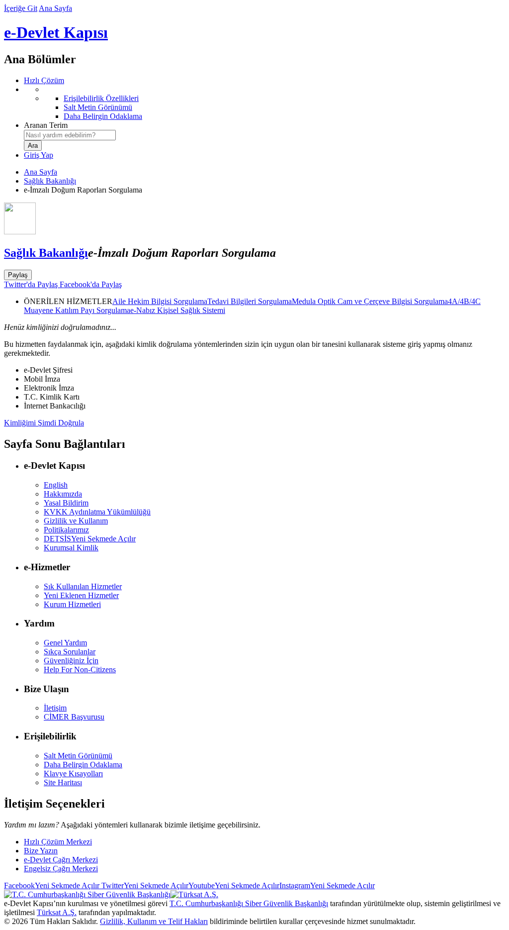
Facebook (51, 885)
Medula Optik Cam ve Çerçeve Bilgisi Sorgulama (370, 301)
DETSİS (90, 538)
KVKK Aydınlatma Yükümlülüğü (97, 512)
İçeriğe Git (20, 8)
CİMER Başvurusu (74, 717)
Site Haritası (63, 782)
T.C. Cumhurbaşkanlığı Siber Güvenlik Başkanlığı (249, 903)
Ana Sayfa (55, 8)
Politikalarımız (66, 529)
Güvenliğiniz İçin (71, 660)
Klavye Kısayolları (73, 773)
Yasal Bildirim (66, 503)
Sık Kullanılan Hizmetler (83, 586)
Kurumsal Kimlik (71, 547)
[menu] (264, 103)
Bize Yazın (41, 850)
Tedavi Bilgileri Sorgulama (249, 301)
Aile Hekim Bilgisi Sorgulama (159, 301)
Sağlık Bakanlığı (50, 181)
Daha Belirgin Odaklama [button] (83, 764)
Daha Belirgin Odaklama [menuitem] (103, 116)
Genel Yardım (65, 642)
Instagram (327, 885)
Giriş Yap (38, 155)
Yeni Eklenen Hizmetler (81, 595)
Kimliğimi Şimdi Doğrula (44, 422)
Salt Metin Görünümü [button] (78, 755)
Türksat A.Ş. (57, 912)
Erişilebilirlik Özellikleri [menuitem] (101, 98)
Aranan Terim (46, 125)
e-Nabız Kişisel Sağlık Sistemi (177, 310)
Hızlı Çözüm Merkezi (58, 841)
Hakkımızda (63, 494)
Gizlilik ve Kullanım (76, 521)
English (56, 485)
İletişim (55, 708)
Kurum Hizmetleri (72, 604)
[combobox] (70, 135)
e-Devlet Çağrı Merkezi (61, 859)
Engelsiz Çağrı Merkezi (61, 868)
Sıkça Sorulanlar (69, 651)
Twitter (143, 885)
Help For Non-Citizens (80, 669)
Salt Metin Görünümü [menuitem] (98, 107)
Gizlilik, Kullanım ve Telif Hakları (154, 921)
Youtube (233, 885)
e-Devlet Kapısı (56, 32)
